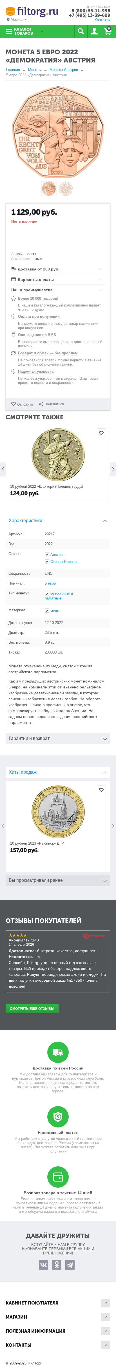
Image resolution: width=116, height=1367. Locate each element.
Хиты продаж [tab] (23, 772)
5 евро (50, 583)
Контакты (102, 20)
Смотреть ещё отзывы (32, 1009)
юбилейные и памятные (59, 596)
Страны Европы (63, 562)
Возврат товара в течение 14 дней (58, 1193)
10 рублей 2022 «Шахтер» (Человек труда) (46, 486)
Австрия (57, 554)
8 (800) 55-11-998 (91, 11)
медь (54, 611)
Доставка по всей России (58, 1068)
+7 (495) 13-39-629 (89, 15)
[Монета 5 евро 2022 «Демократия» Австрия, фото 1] (58, 132)
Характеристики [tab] (25, 520)
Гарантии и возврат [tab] (29, 738)
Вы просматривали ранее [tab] (36, 880)
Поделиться (54, 404)
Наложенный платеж (58, 1132)
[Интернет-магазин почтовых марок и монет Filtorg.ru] (32, 12)
